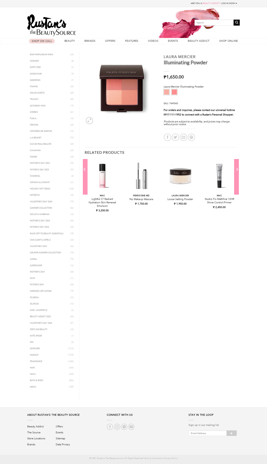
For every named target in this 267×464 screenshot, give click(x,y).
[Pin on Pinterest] (191, 137)
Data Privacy (63, 444)
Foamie (34, 86)
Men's (33, 387)
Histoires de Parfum (41, 131)
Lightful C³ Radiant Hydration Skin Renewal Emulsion (102, 202)
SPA (32, 342)
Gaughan (35, 150)
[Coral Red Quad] (166, 92)
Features (132, 40)
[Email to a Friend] (183, 137)
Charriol (35, 176)
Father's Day (37, 284)
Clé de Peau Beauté (40, 144)
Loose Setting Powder (180, 199)
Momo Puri (36, 74)
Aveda (33, 259)
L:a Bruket (35, 138)
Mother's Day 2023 (40, 163)
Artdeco (35, 195)
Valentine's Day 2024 (41, 201)
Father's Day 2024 (39, 227)
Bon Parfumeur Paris (41, 54)
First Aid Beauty (38, 329)
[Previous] (85, 177)
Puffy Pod (35, 67)
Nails (33, 374)
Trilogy (34, 99)
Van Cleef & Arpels (40, 240)
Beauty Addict (199, 40)
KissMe (33, 157)
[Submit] (237, 23)
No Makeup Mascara (141, 199)
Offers (110, 40)
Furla (33, 118)
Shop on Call (42, 41)
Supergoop (36, 265)
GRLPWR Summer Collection (45, 252)
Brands (90, 40)
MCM (32, 278)
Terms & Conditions (153, 458)
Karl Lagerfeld (38, 310)
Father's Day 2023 (39, 169)
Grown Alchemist (40, 182)
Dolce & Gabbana (39, 214)
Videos (153, 40)
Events (173, 40)
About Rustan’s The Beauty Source (53, 414)
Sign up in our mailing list (204, 425)
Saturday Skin (37, 106)
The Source (34, 432)
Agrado (34, 61)
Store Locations (36, 438)
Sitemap (60, 438)
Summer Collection (41, 208)
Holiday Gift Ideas (40, 189)
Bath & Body (36, 380)
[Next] (237, 177)
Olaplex (34, 304)
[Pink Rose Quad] (174, 92)
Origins (34, 125)
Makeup (34, 355)
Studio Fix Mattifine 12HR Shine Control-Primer (219, 200)
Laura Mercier (180, 56)
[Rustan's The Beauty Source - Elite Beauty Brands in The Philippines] (68, 24)
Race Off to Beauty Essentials (46, 233)
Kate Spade (36, 336)
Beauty (69, 40)
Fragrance (36, 361)
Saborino (35, 80)
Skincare (35, 348)
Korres (34, 112)
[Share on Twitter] (175, 137)
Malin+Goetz (37, 93)
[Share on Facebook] (167, 137)
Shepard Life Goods (41, 291)
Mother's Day (37, 272)
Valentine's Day (38, 246)
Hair (32, 368)
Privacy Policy (170, 458)
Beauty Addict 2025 (40, 316)
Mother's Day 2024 (40, 220)
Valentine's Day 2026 (41, 323)
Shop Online (228, 40)
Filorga (34, 297)
